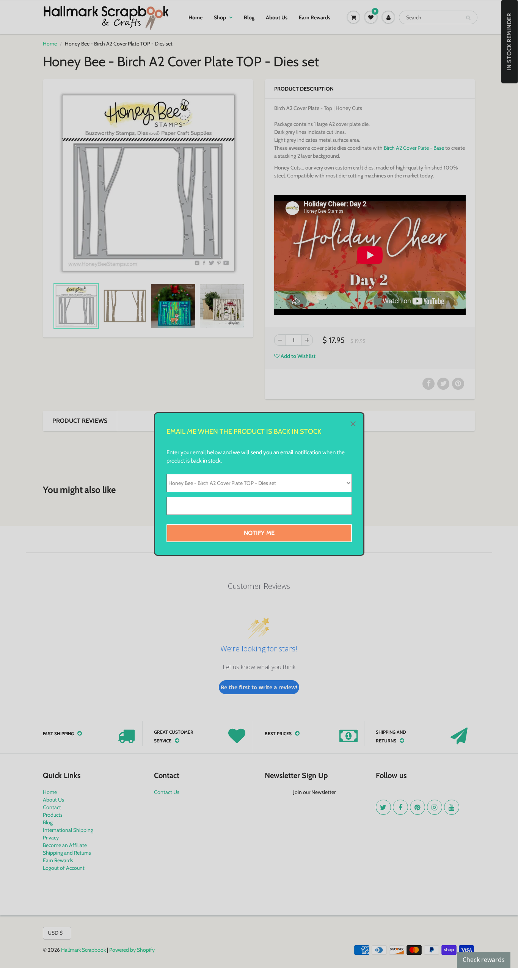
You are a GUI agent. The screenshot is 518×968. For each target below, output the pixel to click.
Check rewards (484, 959)
